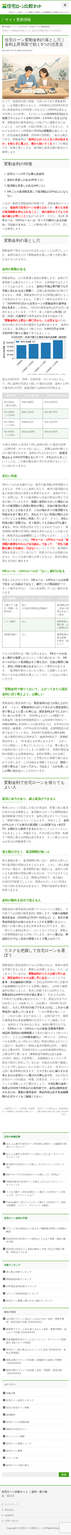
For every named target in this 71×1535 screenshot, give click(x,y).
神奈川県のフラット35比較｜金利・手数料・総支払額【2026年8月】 (34, 1372)
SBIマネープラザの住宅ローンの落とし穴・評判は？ (33, 1174)
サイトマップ (11, 1504)
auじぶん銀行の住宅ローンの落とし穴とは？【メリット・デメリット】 (36, 1155)
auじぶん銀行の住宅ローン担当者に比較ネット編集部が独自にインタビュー (36, 1145)
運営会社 (9, 1510)
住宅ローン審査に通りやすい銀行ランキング (29, 1300)
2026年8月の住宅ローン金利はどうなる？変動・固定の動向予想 (36, 1240)
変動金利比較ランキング (19, 1279)
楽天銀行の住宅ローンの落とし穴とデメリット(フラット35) (35, 1166)
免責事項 (9, 1515)
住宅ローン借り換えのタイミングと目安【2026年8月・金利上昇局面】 (36, 1351)
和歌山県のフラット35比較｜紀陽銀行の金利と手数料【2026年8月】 (34, 1361)
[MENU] (65, 5)
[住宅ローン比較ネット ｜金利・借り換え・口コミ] (22, 5)
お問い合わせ (11, 1520)
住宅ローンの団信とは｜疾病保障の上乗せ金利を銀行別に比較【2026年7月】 (52, 1111)
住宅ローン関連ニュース (19, 1443)
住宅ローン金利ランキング (20, 1400)
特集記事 (10, 1393)
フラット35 (12, 1458)
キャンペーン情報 (15, 1436)
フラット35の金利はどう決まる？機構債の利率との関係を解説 (36, 1230)
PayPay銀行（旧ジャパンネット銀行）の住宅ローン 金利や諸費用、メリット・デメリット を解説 (36, 1204)
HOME (8, 26)
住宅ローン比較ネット (31, 1528)
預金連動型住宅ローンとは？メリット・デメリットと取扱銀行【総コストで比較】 (36, 1341)
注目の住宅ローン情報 (17, 1407)
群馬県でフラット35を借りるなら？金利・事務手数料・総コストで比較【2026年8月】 (36, 1331)
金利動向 (10, 1415)
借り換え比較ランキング (19, 1272)
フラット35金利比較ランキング (22, 1293)
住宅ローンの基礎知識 (39, 26)
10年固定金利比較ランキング (21, 1286)
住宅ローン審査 (14, 1451)
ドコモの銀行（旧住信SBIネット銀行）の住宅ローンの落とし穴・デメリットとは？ (35, 1193)
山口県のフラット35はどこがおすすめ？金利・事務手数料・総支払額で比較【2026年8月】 (35, 1320)
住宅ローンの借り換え (17, 1465)
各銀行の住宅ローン (16, 1429)
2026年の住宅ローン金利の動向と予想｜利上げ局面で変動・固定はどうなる (35, 1250)
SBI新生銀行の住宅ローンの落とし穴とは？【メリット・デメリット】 (35, 1183)
